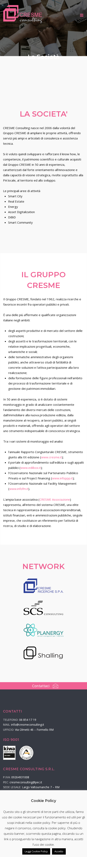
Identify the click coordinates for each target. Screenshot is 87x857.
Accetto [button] (58, 851)
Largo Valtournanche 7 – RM (40, 787)
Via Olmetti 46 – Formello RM (34, 730)
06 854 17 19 (27, 720)
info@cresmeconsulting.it (27, 724)
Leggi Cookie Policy (36, 851)
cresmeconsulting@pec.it (26, 782)
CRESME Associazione (54, 499)
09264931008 (20, 777)
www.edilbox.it (30, 468)
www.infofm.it (18, 489)
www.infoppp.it (62, 478)
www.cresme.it (51, 457)
